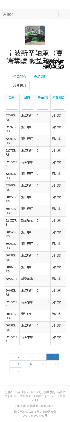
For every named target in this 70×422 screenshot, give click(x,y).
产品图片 (40, 76)
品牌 (27, 97)
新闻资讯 (38, 396)
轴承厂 (14, 396)
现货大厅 (36, 392)
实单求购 (49, 392)
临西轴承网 (22, 392)
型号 (12, 97)
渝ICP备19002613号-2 (28, 411)
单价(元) (42, 97)
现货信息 (19, 85)
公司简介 (19, 76)
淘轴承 (8, 14)
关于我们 (52, 396)
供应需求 (25, 396)
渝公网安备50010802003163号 (39, 413)
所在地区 (58, 97)
